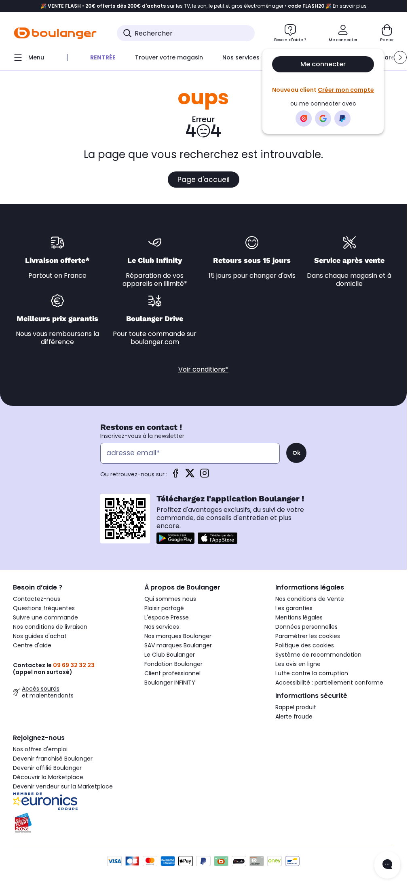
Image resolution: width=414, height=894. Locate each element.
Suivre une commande (45, 617)
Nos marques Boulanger (177, 636)
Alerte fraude (294, 716)
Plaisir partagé (164, 608)
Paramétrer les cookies (307, 636)
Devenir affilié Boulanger (47, 768)
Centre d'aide (32, 645)
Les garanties (294, 608)
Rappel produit (295, 707)
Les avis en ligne (298, 664)
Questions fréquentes (44, 608)
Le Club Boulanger (169, 655)
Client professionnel (172, 673)
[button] (400, 57)
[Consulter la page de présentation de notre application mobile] (175, 538)
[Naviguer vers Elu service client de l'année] (72, 823)
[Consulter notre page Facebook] (175, 475)
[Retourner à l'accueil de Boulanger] (55, 33)
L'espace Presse (166, 617)
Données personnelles (306, 627)
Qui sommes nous (170, 599)
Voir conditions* (203, 369)
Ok (296, 453)
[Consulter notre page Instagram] (204, 475)
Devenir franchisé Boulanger (53, 759)
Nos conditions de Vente (309, 599)
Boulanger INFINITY (169, 682)
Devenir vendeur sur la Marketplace (63, 786)
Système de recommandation (318, 655)
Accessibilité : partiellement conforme (329, 682)
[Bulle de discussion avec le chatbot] (387, 865)
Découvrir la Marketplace (48, 777)
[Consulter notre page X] (190, 475)
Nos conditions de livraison (50, 627)
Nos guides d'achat (40, 636)
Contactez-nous (36, 599)
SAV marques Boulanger (178, 645)
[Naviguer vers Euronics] (72, 801)
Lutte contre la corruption (311, 673)
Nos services (161, 627)
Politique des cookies (304, 645)
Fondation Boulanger (173, 664)
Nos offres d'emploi (40, 749)
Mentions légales (299, 617)
